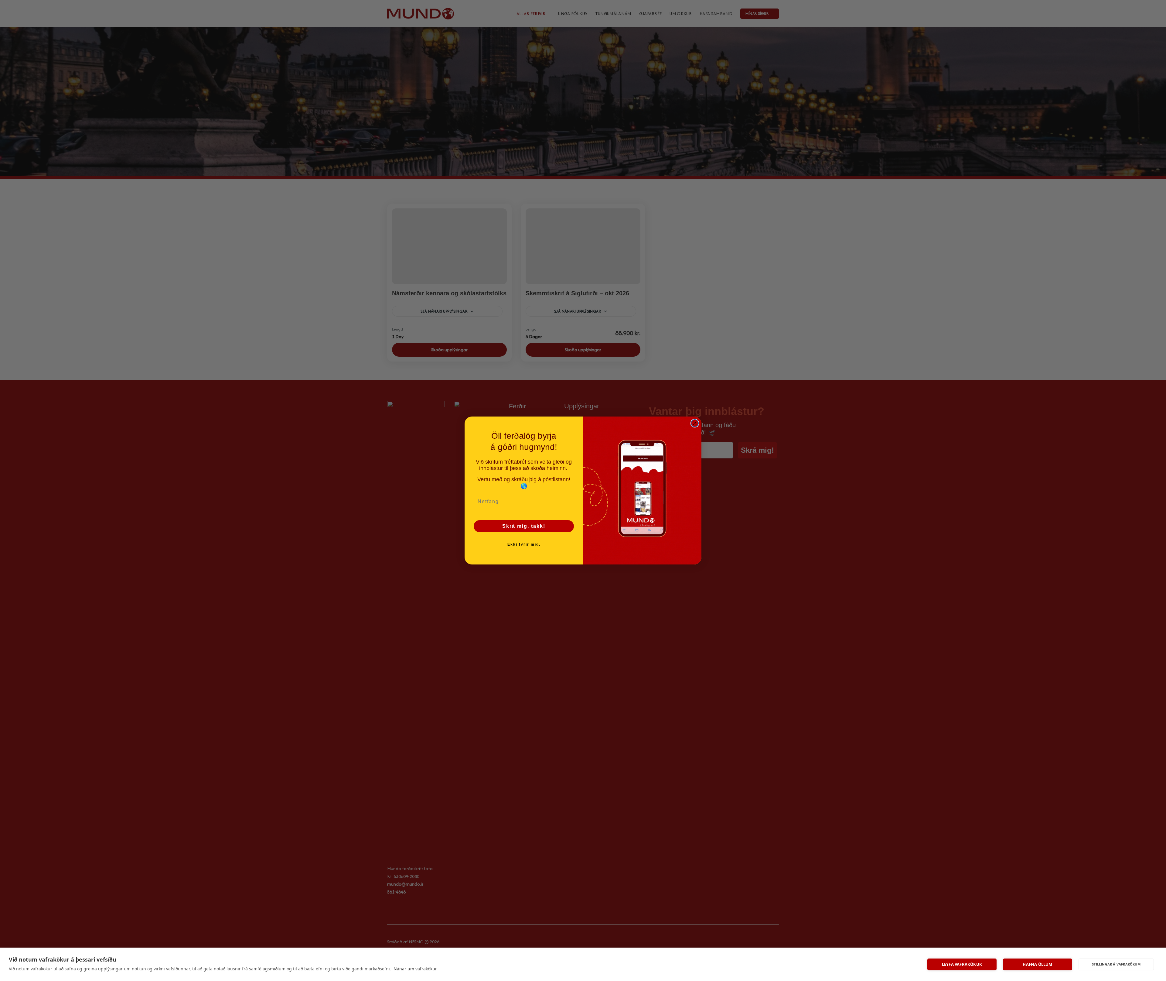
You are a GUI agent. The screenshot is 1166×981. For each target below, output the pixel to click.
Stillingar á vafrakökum (1116, 964)
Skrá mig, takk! (523, 526)
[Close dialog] (694, 423)
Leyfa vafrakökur (962, 964)
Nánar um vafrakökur (415, 969)
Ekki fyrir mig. (523, 544)
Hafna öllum (1037, 964)
